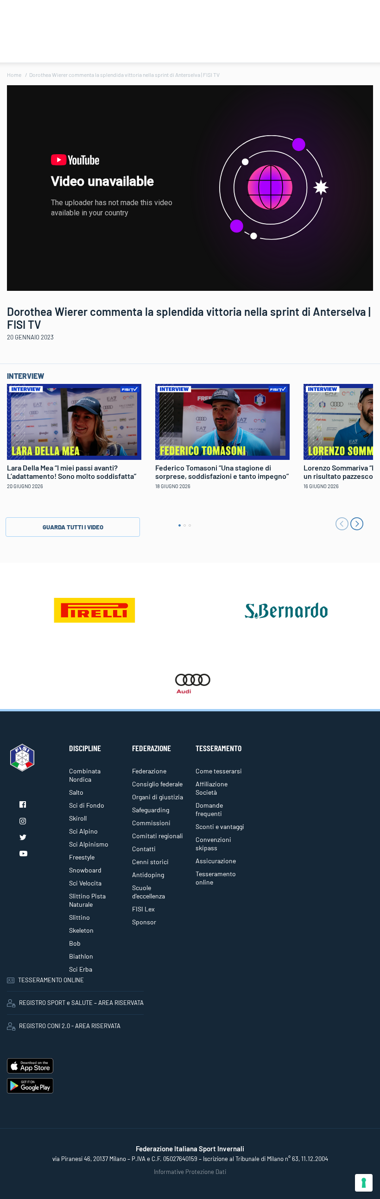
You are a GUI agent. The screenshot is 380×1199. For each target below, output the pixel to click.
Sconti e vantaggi (220, 826)
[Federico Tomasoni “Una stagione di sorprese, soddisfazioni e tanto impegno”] (222, 420)
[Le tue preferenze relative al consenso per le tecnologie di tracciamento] (364, 1183)
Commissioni (151, 823)
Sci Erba (80, 969)
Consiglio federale (157, 784)
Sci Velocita (85, 883)
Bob (75, 943)
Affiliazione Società (212, 788)
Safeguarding (150, 810)
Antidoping (148, 875)
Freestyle (82, 857)
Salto (76, 792)
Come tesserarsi (219, 771)
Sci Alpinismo (88, 844)
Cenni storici (150, 862)
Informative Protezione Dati (190, 1171)
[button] (179, 525)
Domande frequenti (209, 809)
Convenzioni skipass (213, 843)
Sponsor (144, 922)
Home (14, 74)
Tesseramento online (216, 878)
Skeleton (81, 930)
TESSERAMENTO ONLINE (51, 980)
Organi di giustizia (157, 797)
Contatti (144, 849)
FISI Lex (143, 909)
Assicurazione (216, 861)
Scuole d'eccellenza (148, 892)
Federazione (149, 771)
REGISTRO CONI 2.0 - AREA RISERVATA (69, 1026)
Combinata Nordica (85, 775)
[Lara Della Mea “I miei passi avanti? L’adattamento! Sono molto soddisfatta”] (74, 420)
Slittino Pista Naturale (87, 900)
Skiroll (78, 818)
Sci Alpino (83, 831)
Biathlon (81, 956)
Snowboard (85, 870)
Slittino (79, 917)
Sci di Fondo (86, 805)
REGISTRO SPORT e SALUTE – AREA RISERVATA (81, 1002)
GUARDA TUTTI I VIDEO (73, 527)
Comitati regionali (157, 836)
